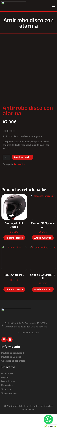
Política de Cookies (11, 356)
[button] (53, 5)
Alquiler (5, 377)
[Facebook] (10, 339)
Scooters (6, 389)
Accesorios (19, 164)
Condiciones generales (13, 360)
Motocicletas (8, 381)
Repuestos (7, 385)
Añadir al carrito (22, 157)
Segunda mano (9, 393)
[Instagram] (4, 339)
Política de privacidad (12, 352)
